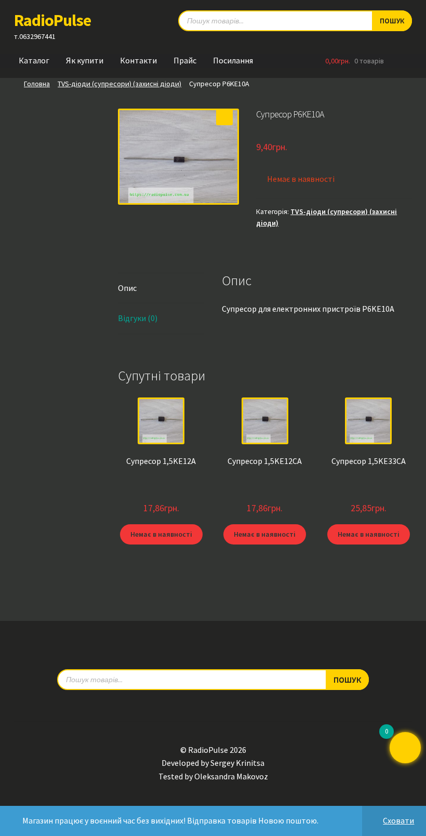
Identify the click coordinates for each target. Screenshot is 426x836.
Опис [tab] (127, 288)
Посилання (233, 60)
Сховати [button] (398, 820)
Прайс (185, 60)
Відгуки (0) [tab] (137, 318)
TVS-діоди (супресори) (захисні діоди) (119, 83)
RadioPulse (52, 20)
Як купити (84, 60)
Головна (37, 83)
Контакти (138, 60)
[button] (224, 117)
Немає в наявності (161, 534)
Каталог (34, 60)
